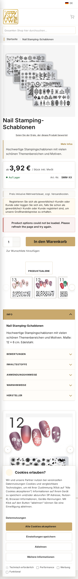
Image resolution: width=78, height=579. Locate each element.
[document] (39, 521)
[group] (21, 287)
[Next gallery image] (72, 287)
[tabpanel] (39, 447)
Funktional (15, 571)
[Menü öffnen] (4, 4)
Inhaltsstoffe (17, 364)
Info (9, 314)
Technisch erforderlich (21, 567)
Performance (47, 567)
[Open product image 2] (45, 287)
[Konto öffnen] (63, 17)
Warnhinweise (16, 385)
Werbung (65, 567)
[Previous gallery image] (6, 287)
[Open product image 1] (21, 287)
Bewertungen (16, 354)
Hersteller (14, 395)
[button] (16, 244)
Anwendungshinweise (22, 374)
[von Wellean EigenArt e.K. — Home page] (9, 16)
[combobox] (35, 30)
